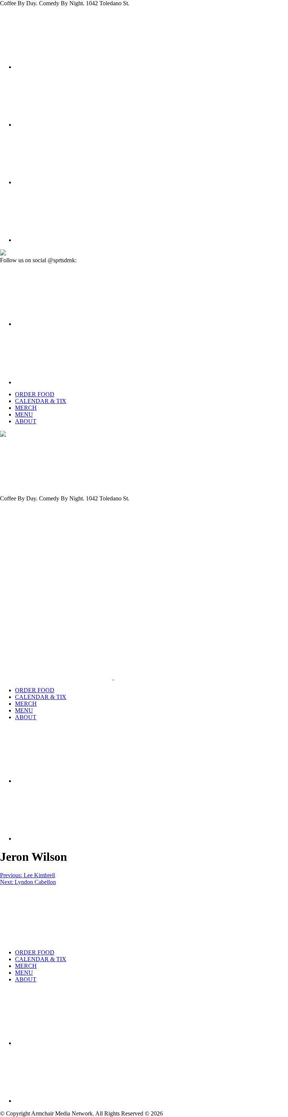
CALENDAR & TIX (40, 401)
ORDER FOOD (34, 394)
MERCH (26, 408)
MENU (24, 414)
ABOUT (25, 421)
